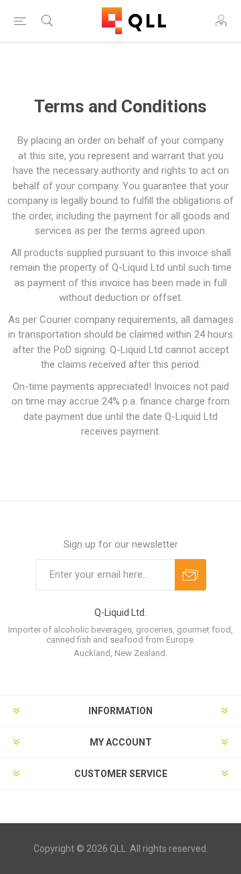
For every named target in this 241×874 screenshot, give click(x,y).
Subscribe (190, 574)
